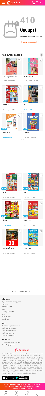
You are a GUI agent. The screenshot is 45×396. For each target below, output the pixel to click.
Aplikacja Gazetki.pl (8, 311)
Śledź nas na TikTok (8, 335)
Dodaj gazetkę (6, 316)
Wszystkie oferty (7, 307)
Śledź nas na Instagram (9, 330)
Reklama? (5, 304)
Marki (3, 309)
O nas (3, 314)
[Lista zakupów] (37, 2)
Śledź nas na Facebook (9, 328)
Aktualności (5, 319)
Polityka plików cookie (26, 388)
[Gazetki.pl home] (14, 3)
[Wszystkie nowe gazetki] (41, 55)
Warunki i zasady (29, 386)
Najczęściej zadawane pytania (11, 302)
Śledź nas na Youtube (8, 333)
